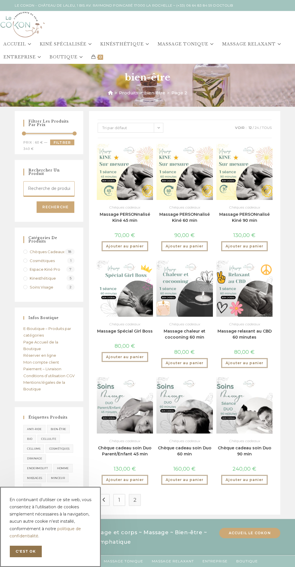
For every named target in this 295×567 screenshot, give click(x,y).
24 (257, 127)
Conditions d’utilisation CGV (49, 375)
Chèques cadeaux (124, 207)
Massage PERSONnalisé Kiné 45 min (125, 217)
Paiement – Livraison (42, 368)
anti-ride (34, 429)
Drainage (34, 458)
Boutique (247, 561)
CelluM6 (33, 448)
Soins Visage (41, 287)
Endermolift (37, 468)
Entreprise (215, 561)
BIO (29, 438)
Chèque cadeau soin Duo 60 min (184, 451)
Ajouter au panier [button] (125, 246)
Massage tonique (123, 561)
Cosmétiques (42, 260)
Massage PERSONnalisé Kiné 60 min (184, 217)
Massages (34, 478)
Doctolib (223, 5)
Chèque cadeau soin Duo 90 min (244, 451)
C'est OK (26, 551)
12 (250, 127)
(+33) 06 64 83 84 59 (194, 5)
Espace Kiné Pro (45, 269)
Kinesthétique (43, 278)
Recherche (55, 207)
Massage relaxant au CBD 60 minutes (245, 334)
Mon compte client (41, 362)
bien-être (58, 429)
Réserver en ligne (39, 355)
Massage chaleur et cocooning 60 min (184, 334)
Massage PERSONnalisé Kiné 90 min (244, 217)
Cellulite (48, 438)
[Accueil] (110, 93)
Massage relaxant (173, 561)
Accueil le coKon (250, 533)
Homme (63, 468)
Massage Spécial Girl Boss (125, 331)
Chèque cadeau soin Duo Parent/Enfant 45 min (125, 451)
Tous (267, 127)
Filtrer (62, 142)
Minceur (58, 478)
